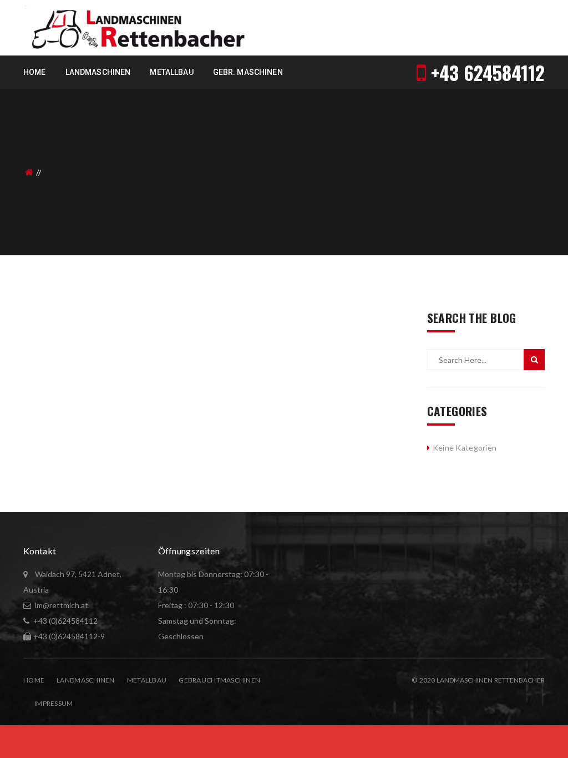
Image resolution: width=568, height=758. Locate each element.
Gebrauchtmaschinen (219, 680)
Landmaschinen (86, 680)
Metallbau (147, 680)
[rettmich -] (136, 27)
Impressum (53, 703)
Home (33, 680)
